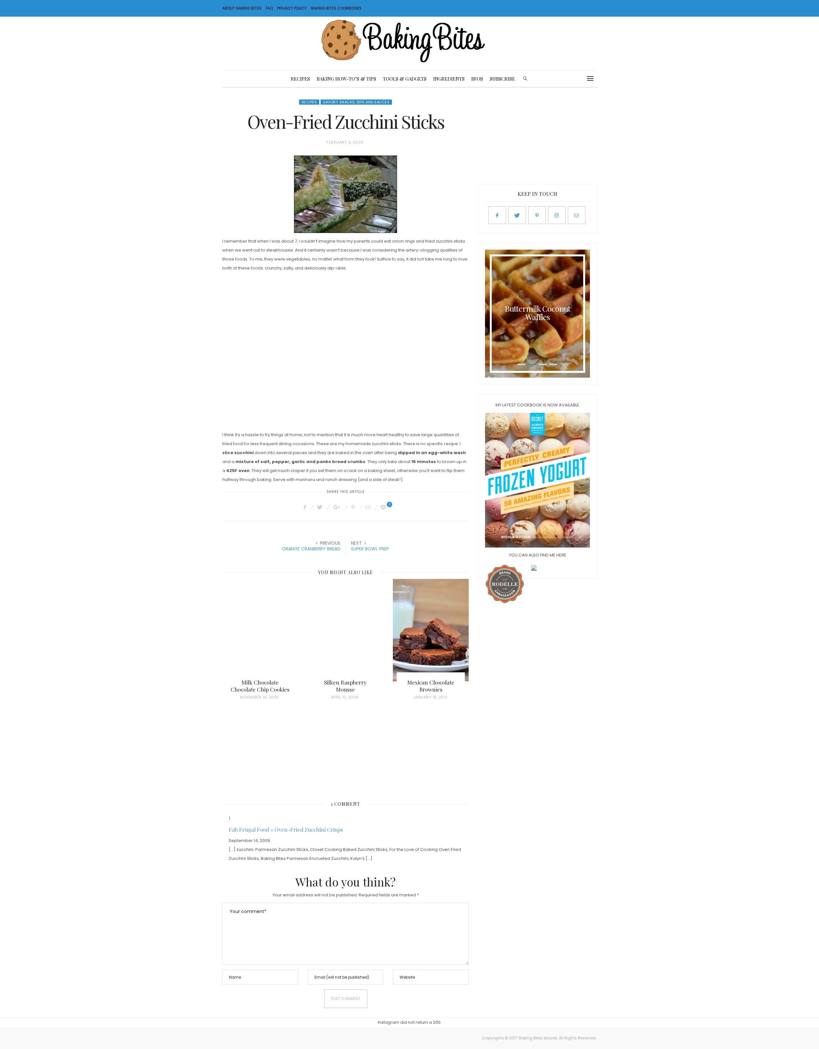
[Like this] (384, 507)
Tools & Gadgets (404, 79)
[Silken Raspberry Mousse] (346, 630)
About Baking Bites (241, 8)
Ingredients (449, 79)
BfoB (477, 79)
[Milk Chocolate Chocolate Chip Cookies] (260, 630)
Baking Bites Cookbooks (336, 8)
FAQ (269, 8)
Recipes (300, 79)
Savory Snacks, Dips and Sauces (356, 102)
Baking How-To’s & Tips (346, 79)
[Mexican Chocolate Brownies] (431, 630)
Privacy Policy (292, 8)
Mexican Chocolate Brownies (430, 686)
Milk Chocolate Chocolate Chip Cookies (260, 686)
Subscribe (502, 79)
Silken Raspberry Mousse (345, 686)
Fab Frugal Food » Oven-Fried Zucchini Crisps (286, 829)
